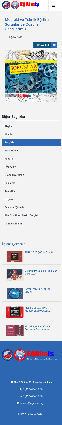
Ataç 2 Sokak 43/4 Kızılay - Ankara (33, 382)
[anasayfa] (22, 4)
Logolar (9, 199)
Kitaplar (8, 134)
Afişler (8, 126)
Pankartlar (10, 183)
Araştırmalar (11, 150)
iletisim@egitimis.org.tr (32, 403)
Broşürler (9, 142)
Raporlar (9, 158)
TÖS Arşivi (10, 166)
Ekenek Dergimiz (14, 174)
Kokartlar (9, 191)
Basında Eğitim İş (14, 207)
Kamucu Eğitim (13, 223)
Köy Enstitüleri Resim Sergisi (21, 215)
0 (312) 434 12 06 (33, 389)
